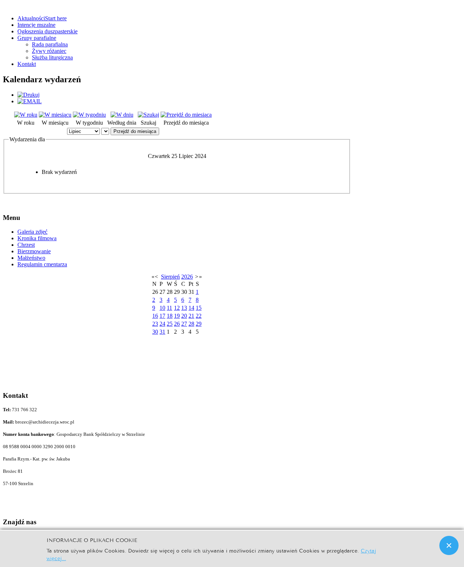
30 (155, 332)
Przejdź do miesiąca (134, 131)
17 (162, 316)
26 (177, 324)
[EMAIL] (29, 101)
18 (170, 316)
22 (199, 316)
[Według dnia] (122, 115)
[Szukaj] (148, 115)
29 (199, 324)
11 (169, 308)
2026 (187, 277)
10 (162, 308)
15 (199, 308)
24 (162, 324)
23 (155, 324)
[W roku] (25, 115)
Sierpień (170, 277)
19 (177, 316)
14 (191, 308)
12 (177, 308)
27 (184, 324)
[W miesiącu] (55, 115)
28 (191, 324)
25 (170, 324)
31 (162, 332)
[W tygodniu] (89, 115)
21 (191, 316)
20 (184, 316)
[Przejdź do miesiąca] (186, 115)
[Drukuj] (28, 95)
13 (184, 308)
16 (155, 316)
